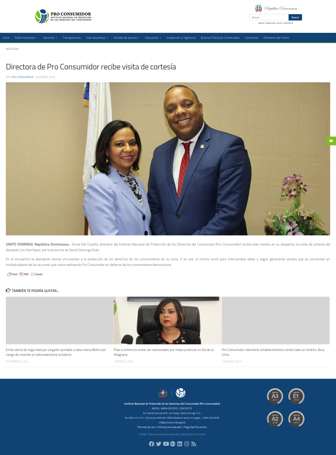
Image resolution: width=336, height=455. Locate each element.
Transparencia (72, 37)
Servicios (48, 37)
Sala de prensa (95, 37)
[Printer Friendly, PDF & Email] (25, 274)
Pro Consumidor (22, 77)
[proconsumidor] (179, 444)
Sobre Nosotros (25, 37)
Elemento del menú (276, 37)
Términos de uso (146, 427)
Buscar (295, 17)
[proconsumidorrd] (158, 444)
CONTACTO (288, 23)
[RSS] (193, 444)
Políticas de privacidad (169, 427)
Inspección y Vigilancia (181, 37)
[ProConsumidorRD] (151, 444)
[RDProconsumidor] (165, 444)
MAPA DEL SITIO (273, 23)
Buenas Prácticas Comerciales (220, 37)
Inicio (6, 37)
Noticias (12, 49)
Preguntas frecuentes (195, 427)
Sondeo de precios (125, 37)
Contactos (251, 37)
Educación (151, 37)
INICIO (261, 23)
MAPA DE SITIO (169, 408)
